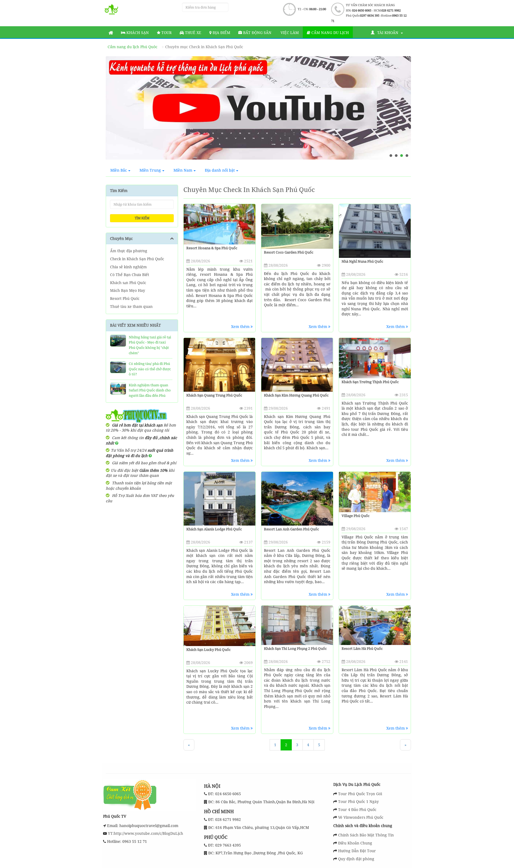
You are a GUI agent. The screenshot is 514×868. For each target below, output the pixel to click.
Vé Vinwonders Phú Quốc (360, 817)
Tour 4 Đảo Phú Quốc (357, 809)
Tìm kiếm (142, 218)
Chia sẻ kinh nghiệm (128, 266)
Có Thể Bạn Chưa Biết (129, 274)
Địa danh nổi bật (220, 170)
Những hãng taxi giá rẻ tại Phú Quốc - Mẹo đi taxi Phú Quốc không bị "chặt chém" (150, 345)
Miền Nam (182, 170)
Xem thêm (241, 326)
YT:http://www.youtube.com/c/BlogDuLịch (145, 833)
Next (401, 110)
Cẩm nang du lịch (329, 32)
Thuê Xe (192, 32)
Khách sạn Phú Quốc (128, 282)
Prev (114, 110)
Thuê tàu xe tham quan (131, 306)
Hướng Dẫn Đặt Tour (357, 850)
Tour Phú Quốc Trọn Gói (360, 793)
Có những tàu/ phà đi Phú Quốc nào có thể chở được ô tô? (150, 368)
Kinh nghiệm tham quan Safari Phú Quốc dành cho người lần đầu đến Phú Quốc (150, 393)
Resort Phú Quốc (124, 298)
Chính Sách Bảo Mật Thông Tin (366, 834)
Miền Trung (150, 170)
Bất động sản (256, 32)
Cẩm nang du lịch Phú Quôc (132, 46)
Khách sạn (137, 32)
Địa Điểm (220, 32)
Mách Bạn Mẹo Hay (127, 290)
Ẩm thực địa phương (128, 250)
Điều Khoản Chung (355, 843)
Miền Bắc (118, 170)
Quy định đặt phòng (356, 858)
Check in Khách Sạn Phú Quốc (137, 258)
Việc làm (289, 32)
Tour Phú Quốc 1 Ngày (358, 801)
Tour (166, 32)
